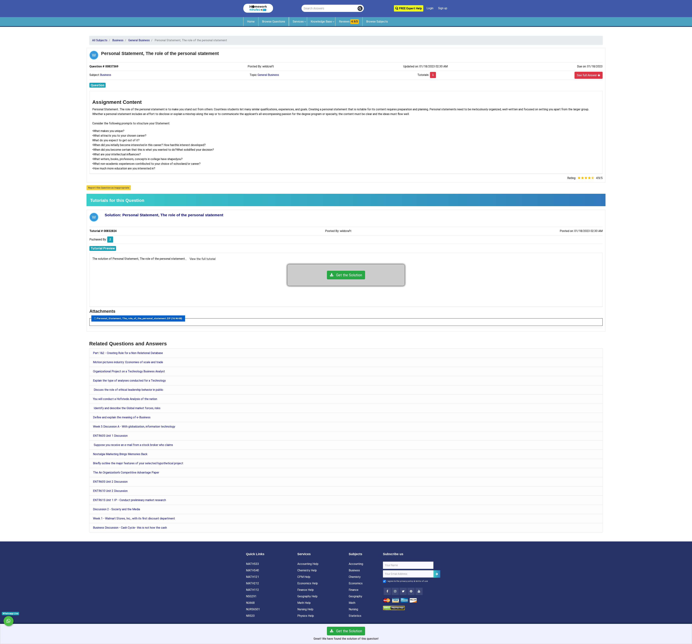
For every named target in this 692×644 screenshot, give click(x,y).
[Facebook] (387, 591)
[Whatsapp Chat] (9, 621)
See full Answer (587, 75)
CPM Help (303, 577)
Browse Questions (273, 21)
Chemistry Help (307, 570)
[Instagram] (395, 591)
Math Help (304, 603)
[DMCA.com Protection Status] (394, 608)
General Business (268, 75)
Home (251, 21)
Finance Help (305, 590)
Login (430, 8)
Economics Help (307, 583)
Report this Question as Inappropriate (108, 187)
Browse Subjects (377, 21)
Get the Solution (347, 275)
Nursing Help (305, 609)
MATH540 (252, 570)
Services (298, 21)
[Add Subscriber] (436, 574)
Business (105, 75)
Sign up (442, 8)
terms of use (422, 581)
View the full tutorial (203, 259)
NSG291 (251, 596)
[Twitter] (403, 591)
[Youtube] (411, 591)
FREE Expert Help (410, 8)
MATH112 (252, 590)
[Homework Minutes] (258, 8)
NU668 (250, 603)
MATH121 (252, 577)
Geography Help (307, 596)
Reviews (348, 21)
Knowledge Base (321, 21)
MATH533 (252, 564)
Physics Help (305, 616)
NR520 (250, 616)
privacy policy (406, 581)
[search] (360, 8)
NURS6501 (253, 609)
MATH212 (252, 583)
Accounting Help (307, 564)
